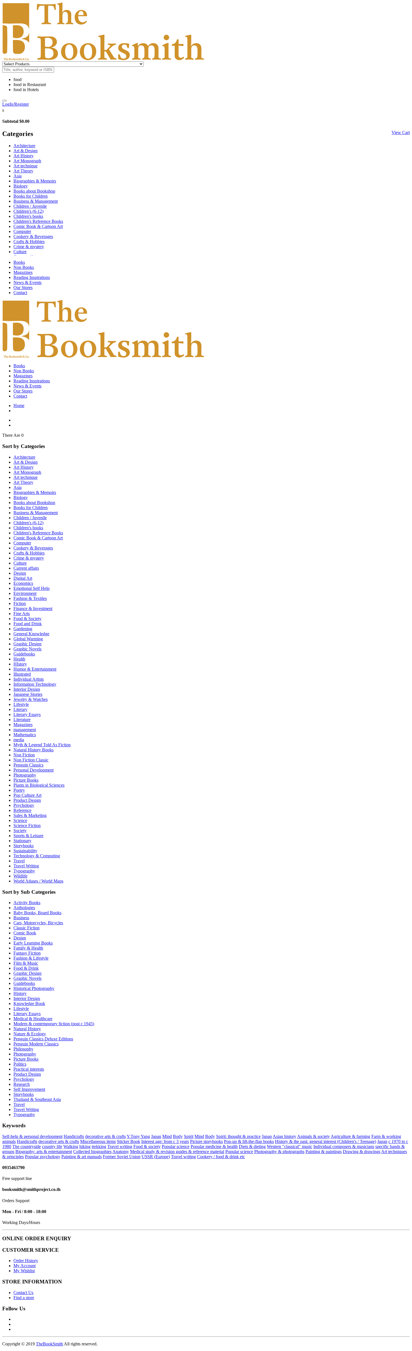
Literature (22, 719)
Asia (17, 176)
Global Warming (28, 638)
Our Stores (23, 287)
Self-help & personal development (32, 1136)
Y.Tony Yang (138, 1136)
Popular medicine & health (214, 1146)
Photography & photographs (279, 1151)
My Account (24, 1265)
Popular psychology (42, 1156)
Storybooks (23, 845)
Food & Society (27, 618)
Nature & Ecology (29, 1033)
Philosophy (23, 1049)
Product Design (27, 800)
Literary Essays (27, 714)
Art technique (25, 165)
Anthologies (24, 907)
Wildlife (20, 876)
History (20, 993)
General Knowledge (31, 633)
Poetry (19, 790)
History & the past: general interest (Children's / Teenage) (325, 1141)
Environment (24, 593)
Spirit (188, 1136)
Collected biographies (92, 1151)
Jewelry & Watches (30, 699)
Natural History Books (33, 749)
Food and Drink (27, 623)
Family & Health (28, 948)
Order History (25, 1260)
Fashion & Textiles (30, 598)
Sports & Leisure (28, 835)
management (24, 729)
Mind (167, 1136)
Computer (22, 231)
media (18, 739)
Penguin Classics (28, 765)
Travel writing (119, 1146)
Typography (24, 871)
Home (18, 405)
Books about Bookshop (34, 191)
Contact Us (23, 1292)
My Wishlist (24, 1270)
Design (19, 573)
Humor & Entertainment (34, 669)
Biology (20, 186)
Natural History (27, 1028)
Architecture (24, 145)
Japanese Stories (27, 694)
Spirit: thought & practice (238, 1136)
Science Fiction (27, 825)
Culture (20, 251)
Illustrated (22, 674)
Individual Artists (28, 679)
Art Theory (23, 170)
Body (178, 1136)
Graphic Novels (27, 648)
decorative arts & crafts (105, 1136)
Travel (19, 860)
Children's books (28, 216)
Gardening (22, 628)
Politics (19, 1064)
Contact (20, 292)
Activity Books (26, 902)
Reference (22, 810)
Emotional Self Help (31, 588)
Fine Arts (21, 613)
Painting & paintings (323, 1151)
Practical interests (28, 1069)
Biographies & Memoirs (34, 181)
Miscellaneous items (98, 1141)
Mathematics (24, 734)
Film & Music (25, 963)
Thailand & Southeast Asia (37, 1099)
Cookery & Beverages (33, 236)
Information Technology (34, 684)
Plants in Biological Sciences (38, 785)
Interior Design (26, 689)
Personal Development (33, 770)
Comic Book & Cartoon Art (38, 226)
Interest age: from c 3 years (165, 1141)
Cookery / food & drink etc (221, 1156)
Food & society (147, 1146)
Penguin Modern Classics (36, 1043)
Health (19, 659)
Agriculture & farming (350, 1136)
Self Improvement (29, 1089)
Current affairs (26, 568)
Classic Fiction (26, 927)
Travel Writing (26, 865)
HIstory (20, 664)
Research (21, 1084)
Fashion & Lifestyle (30, 958)
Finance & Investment (32, 608)
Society (20, 830)
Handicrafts (74, 1136)
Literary (20, 709)
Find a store (23, 1297)
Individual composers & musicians (343, 1146)
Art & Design (25, 150)
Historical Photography (33, 988)
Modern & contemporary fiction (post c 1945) (53, 1023)
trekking (99, 1146)
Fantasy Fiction (27, 953)
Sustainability (25, 850)
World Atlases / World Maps (38, 881)
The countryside (26, 1146)
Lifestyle (21, 704)
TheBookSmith (49, 1343)
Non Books (23, 267)
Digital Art (22, 578)
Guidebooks (24, 654)
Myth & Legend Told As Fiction (42, 744)
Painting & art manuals (81, 1156)
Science (20, 820)
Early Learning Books (33, 943)
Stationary (22, 840)
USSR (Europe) (156, 1156)
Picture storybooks (206, 1141)
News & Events (27, 282)
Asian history (284, 1136)
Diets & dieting (252, 1146)
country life (52, 1146)
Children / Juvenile (30, 206)
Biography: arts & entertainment (43, 1151)
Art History (23, 155)
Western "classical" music (289, 1146)
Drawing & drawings (361, 1151)
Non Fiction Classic (30, 760)
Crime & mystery (28, 246)
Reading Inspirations (31, 277)
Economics (23, 583)
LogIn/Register (15, 104)
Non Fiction (24, 754)
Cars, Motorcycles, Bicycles (38, 922)
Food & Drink (26, 968)
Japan (156, 1136)
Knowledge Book (29, 1003)
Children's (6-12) (28, 211)
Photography (24, 775)
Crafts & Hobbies (29, 241)
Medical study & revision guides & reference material (177, 1151)
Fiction (19, 603)
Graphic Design (27, 643)
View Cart (401, 132)
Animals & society (313, 1136)
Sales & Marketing (30, 815)
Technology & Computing (36, 855)
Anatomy (120, 1151)
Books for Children (30, 196)
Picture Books (25, 780)
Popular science (175, 1146)
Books (19, 262)
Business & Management (35, 201)
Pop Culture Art (27, 795)
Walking (70, 1146)
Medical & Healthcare (32, 1018)
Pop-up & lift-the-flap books (249, 1141)
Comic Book (24, 932)
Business (21, 917)
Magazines (23, 272)
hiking (85, 1146)
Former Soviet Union (121, 1156)
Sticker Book (128, 1141)
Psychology (23, 805)
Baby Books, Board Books (37, 912)
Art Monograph (27, 160)
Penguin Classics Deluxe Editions (43, 1038)
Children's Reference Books (38, 221)
